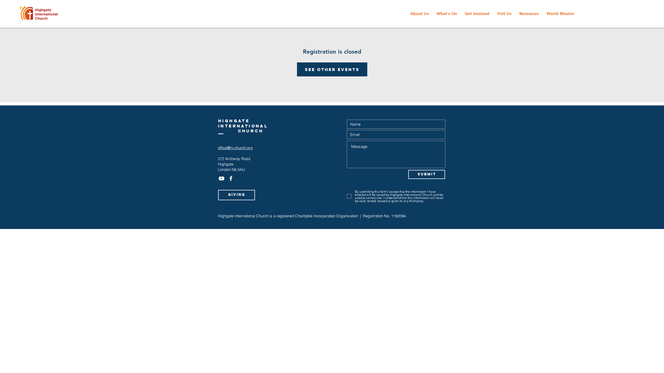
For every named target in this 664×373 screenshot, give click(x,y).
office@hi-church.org (235, 147)
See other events (332, 69)
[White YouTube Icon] (221, 178)
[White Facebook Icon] (230, 178)
